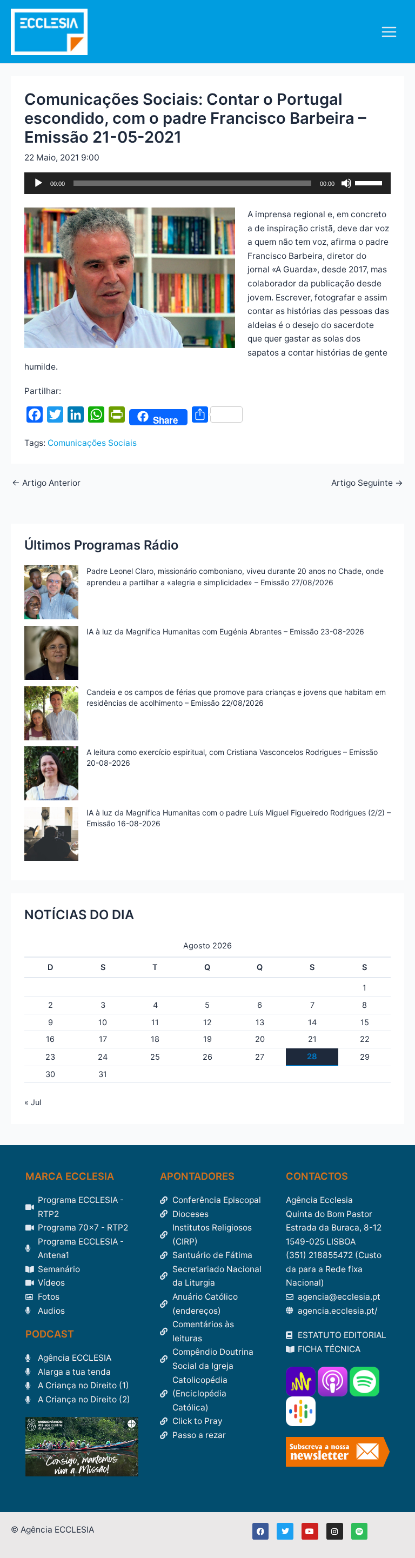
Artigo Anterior (46, 483)
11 (155, 1022)
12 (207, 1022)
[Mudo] (346, 183)
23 (50, 1057)
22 (365, 1039)
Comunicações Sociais (92, 443)
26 (207, 1057)
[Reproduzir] (38, 183)
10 (102, 1022)
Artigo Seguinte (367, 483)
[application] (207, 183)
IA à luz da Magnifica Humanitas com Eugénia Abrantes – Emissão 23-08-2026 (225, 631)
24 (103, 1057)
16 (50, 1039)
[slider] (370, 182)
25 (155, 1057)
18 (155, 1039)
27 (259, 1057)
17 (103, 1039)
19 (207, 1039)
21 (312, 1039)
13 (260, 1022)
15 (364, 1022)
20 (260, 1039)
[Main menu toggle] (389, 31)
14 (312, 1022)
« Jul (32, 1102)
